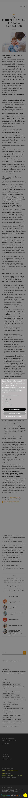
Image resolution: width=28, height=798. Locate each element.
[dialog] (14, 399)
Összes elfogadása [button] (14, 409)
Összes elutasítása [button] (14, 413)
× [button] (24, 380)
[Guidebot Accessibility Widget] (25, 795)
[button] (14, 416)
